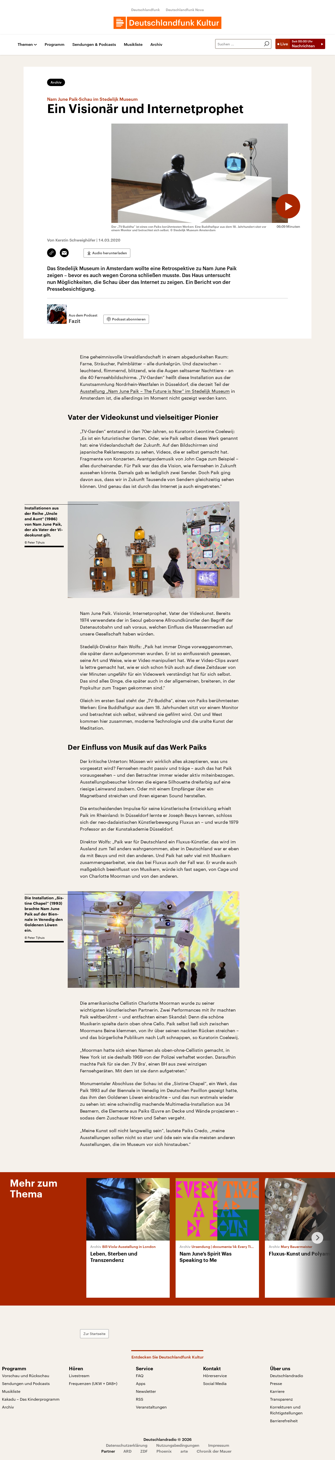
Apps (140, 1383)
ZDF (144, 1451)
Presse (276, 1383)
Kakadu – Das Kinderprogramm (31, 1399)
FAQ (139, 1375)
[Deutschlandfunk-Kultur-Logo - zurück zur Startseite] (167, 23)
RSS (139, 1399)
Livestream (79, 1375)
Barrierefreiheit (284, 1420)
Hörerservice (215, 1375)
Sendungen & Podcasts (94, 44)
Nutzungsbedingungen (177, 1445)
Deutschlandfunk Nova (185, 10)
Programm (54, 44)
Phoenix (164, 1451)
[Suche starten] (266, 43)
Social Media (215, 1383)
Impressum (218, 1445)
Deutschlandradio (286, 1375)
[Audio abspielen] (288, 206)
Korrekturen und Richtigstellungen (286, 1410)
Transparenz (281, 1399)
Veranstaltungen (151, 1407)
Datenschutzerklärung (126, 1445)
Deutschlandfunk (145, 10)
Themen (25, 44)
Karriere (277, 1391)
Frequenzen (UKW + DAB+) (93, 1383)
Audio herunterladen (109, 253)
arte (184, 1451)
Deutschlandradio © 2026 (167, 1439)
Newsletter (146, 1391)
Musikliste (133, 44)
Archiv (156, 44)
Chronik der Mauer (214, 1451)
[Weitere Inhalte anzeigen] (315, 1238)
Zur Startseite (94, 1334)
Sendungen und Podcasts (26, 1383)
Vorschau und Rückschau (25, 1375)
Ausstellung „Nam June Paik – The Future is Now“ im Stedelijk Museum (155, 391)
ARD (127, 1451)
